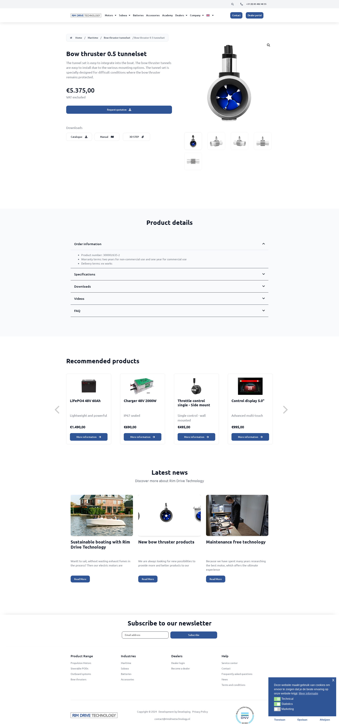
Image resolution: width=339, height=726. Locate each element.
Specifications (84, 274)
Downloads (82, 286)
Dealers (179, 15)
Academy (167, 15)
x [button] (333, 680)
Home (78, 37)
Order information (88, 244)
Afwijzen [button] (325, 719)
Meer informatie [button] (308, 693)
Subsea (123, 15)
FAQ (77, 311)
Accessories (153, 15)
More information (86, 437)
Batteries (138, 15)
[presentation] (57, 409)
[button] (232, 4)
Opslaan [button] (302, 719)
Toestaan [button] (279, 719)
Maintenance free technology (236, 542)
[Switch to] (210, 15)
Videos (79, 298)
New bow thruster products (166, 542)
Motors (109, 15)
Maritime (93, 37)
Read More (80, 579)
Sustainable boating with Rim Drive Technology (100, 544)
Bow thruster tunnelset (117, 37)
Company (195, 15)
